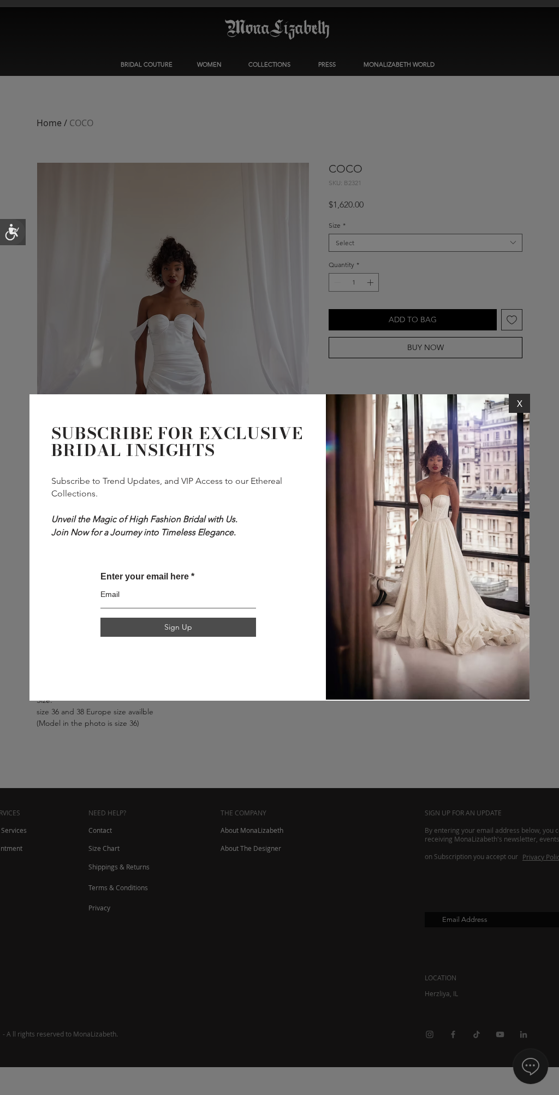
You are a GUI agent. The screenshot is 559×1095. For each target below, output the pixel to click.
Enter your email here (144, 576)
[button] (519, 403)
